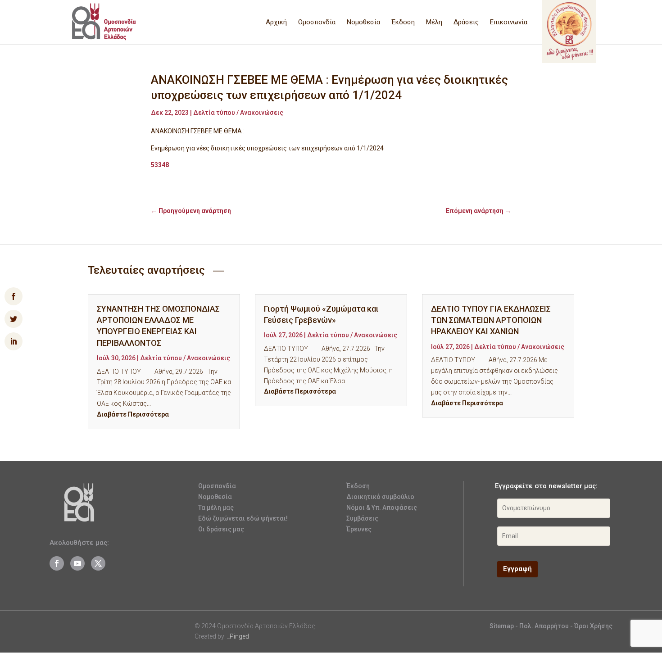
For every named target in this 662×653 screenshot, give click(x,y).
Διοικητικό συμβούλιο (380, 496)
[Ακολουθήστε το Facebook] (57, 563)
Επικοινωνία (508, 22)
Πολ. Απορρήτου (544, 626)
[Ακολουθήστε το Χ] (98, 563)
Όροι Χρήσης (593, 626)
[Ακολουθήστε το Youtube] (77, 563)
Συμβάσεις (362, 518)
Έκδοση (403, 22)
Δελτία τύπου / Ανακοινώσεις (238, 112)
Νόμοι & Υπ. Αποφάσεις (381, 507)
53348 (160, 164)
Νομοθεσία (363, 22)
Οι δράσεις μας (221, 529)
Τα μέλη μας (216, 507)
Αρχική (276, 22)
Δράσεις (466, 22)
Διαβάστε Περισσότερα (133, 414)
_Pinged (238, 636)
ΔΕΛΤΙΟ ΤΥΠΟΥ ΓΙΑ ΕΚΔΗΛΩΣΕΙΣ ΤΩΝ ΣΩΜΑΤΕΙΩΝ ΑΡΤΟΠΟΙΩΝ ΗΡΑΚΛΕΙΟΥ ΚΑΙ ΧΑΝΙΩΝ (491, 320)
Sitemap (502, 626)
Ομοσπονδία (317, 22)
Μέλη (434, 22)
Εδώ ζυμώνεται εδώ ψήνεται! (243, 518)
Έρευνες (359, 529)
